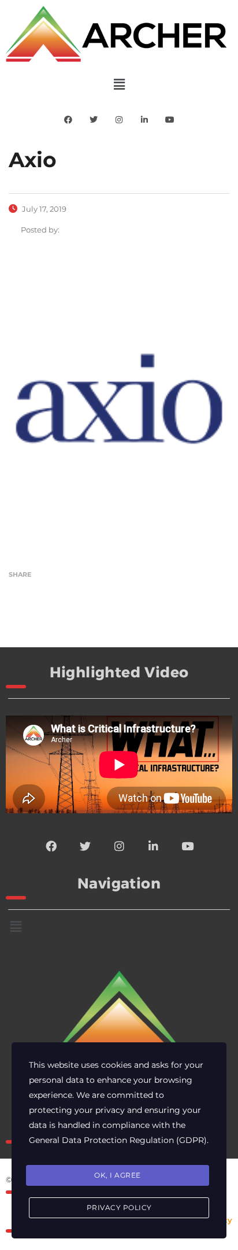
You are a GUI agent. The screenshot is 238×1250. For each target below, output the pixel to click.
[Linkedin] (144, 120)
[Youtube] (170, 120)
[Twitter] (93, 120)
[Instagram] (119, 120)
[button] (119, 84)
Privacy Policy (119, 1207)
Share (20, 574)
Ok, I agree (117, 1175)
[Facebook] (68, 120)
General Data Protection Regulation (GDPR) (118, 1140)
